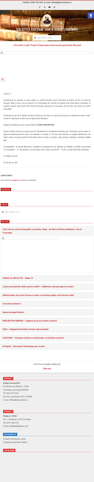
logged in (16, 180)
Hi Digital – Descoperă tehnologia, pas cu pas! (24, 346)
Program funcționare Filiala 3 (15, 442)
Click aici (47, 368)
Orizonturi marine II (11, 304)
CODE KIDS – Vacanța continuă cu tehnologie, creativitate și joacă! (33, 338)
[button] (91, 15)
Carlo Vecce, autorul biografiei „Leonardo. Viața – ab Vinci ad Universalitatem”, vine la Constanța (42, 231)
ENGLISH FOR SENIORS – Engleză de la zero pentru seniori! (30, 321)
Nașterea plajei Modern (13, 312)
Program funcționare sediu (14, 439)
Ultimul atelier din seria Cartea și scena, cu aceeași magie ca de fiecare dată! (38, 295)
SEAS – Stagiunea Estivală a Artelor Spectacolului (25, 329)
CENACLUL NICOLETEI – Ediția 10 (18, 278)
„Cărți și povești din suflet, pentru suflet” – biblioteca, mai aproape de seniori (38, 286)
